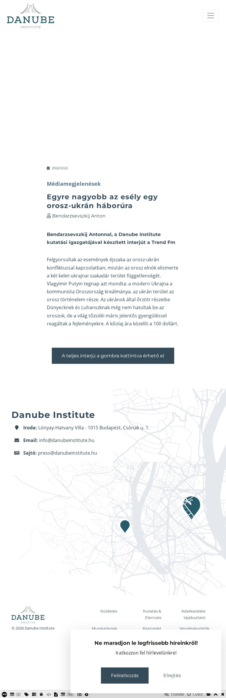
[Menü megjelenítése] (210, 15)
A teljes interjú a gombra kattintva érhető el (113, 356)
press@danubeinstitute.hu (67, 453)
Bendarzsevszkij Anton (79, 216)
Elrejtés (172, 675)
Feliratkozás (125, 675)
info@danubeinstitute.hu (66, 440)
